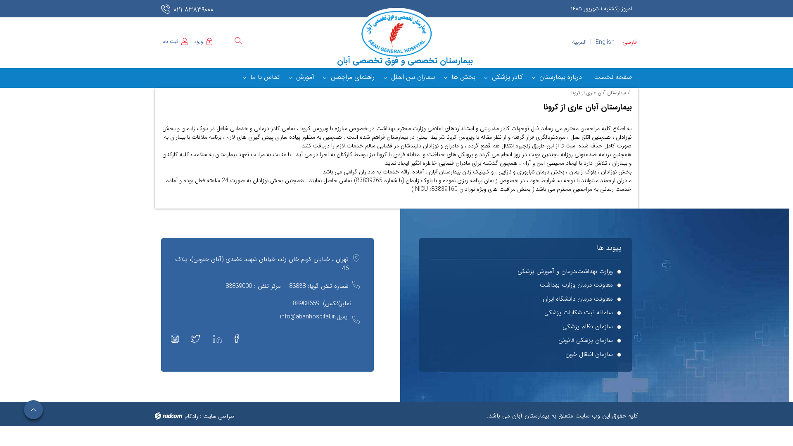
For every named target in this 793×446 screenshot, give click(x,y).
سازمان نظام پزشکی (588, 327)
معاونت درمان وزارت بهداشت (576, 285)
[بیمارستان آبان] (396, 34)
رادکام (191, 416)
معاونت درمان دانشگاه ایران (578, 299)
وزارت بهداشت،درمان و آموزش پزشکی (565, 271)
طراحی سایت (218, 416)
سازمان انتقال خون (589, 354)
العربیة (579, 42)
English (605, 42)
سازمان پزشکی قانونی (585, 340)
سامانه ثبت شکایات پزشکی (578, 313)
